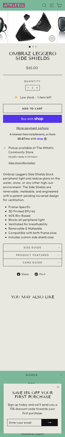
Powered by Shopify (32, 433)
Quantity (32, 81)
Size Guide (33, 247)
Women (31, 375)
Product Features (32, 255)
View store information (21, 162)
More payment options (32, 128)
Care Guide (32, 262)
